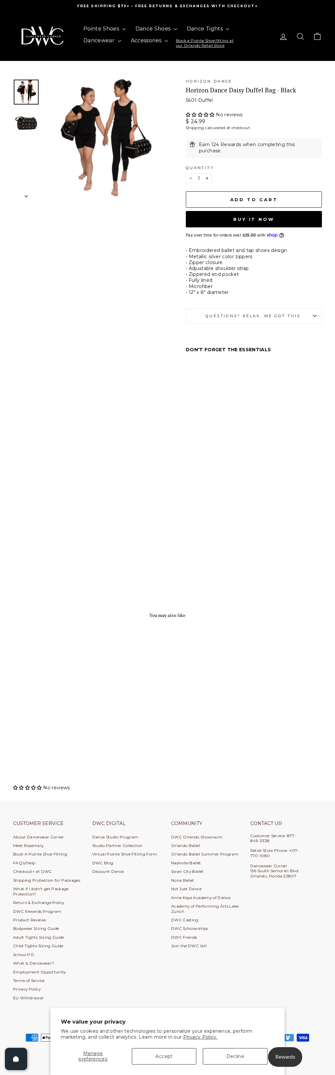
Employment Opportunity (39, 971)
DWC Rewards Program (37, 911)
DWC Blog (103, 862)
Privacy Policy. (200, 1037)
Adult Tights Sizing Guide (38, 937)
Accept (163, 1056)
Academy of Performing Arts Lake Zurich (205, 908)
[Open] (16, 1059)
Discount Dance (108, 871)
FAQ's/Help (24, 862)
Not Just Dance (186, 888)
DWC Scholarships (189, 928)
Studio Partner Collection (117, 845)
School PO (23, 954)
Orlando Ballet (185, 845)
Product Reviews (29, 919)
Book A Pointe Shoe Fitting (40, 854)
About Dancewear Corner (38, 837)
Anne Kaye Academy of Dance (200, 897)
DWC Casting (185, 919)
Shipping (195, 127)
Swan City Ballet (187, 871)
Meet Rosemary (28, 845)
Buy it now (253, 219)
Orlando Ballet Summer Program (204, 854)
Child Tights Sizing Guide (38, 945)
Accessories (147, 40)
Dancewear (99, 40)
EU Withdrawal (28, 997)
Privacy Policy (27, 989)
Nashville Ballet (186, 862)
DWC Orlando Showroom (196, 837)
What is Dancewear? (33, 963)
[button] (201, 115)
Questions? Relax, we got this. (253, 316)
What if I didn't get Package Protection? (41, 891)
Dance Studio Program (115, 837)
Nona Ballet (182, 880)
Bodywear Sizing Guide (36, 928)
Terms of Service (29, 980)
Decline (235, 1056)
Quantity (200, 167)
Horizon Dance (209, 81)
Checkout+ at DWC (32, 871)
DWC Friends (184, 937)
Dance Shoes (153, 29)
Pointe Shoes (102, 29)
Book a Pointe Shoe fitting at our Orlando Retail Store (205, 43)
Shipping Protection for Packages (46, 880)
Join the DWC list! (189, 945)
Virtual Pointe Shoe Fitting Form (124, 854)
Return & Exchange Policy (38, 902)
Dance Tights (205, 29)
